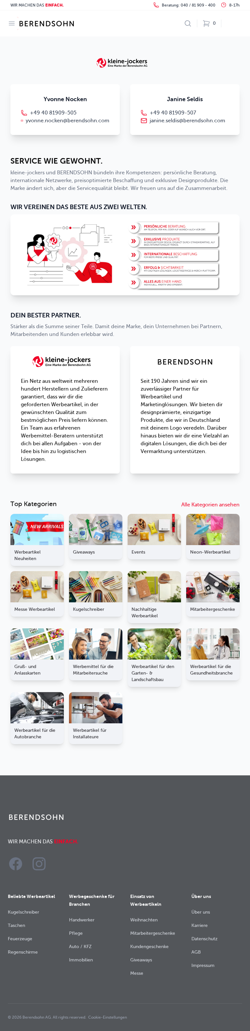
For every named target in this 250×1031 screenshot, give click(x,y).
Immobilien (81, 959)
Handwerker (81, 919)
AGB (196, 952)
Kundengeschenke (149, 946)
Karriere (199, 925)
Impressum (203, 965)
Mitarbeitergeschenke (152, 933)
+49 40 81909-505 (53, 113)
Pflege (76, 933)
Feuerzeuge (20, 938)
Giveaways (141, 959)
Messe (136, 973)
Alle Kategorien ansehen (210, 505)
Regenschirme (23, 952)
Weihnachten (144, 919)
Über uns (200, 912)
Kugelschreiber (23, 912)
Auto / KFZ (80, 946)
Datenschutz (204, 938)
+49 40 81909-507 (173, 113)
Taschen (16, 925)
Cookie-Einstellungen (107, 1017)
